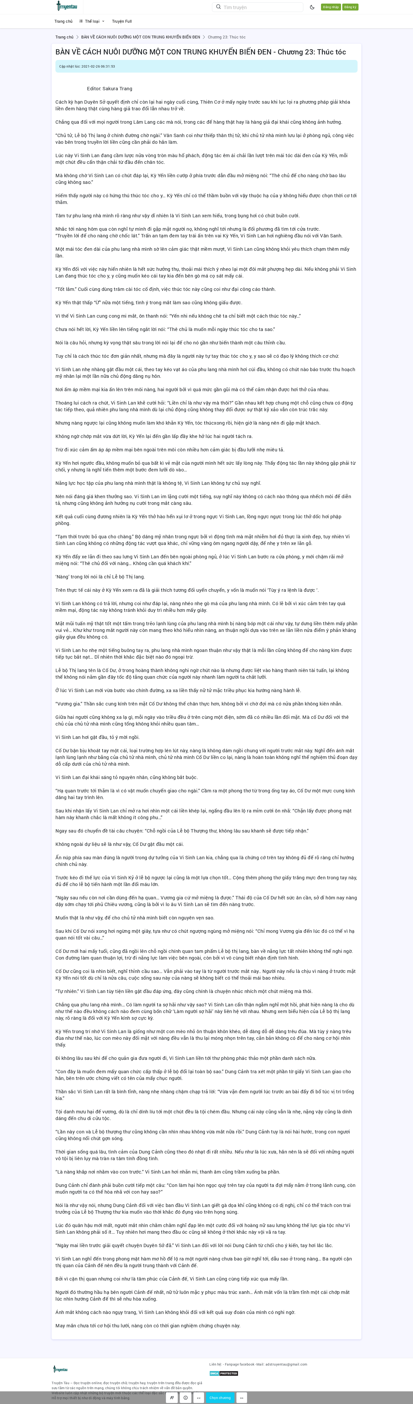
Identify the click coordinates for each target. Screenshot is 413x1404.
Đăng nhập (331, 7)
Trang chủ (64, 36)
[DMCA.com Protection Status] (223, 1373)
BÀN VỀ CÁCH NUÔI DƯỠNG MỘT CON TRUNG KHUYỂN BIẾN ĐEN (140, 36)
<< (199, 1397)
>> (242, 1397)
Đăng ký (350, 7)
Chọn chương (220, 1397)
